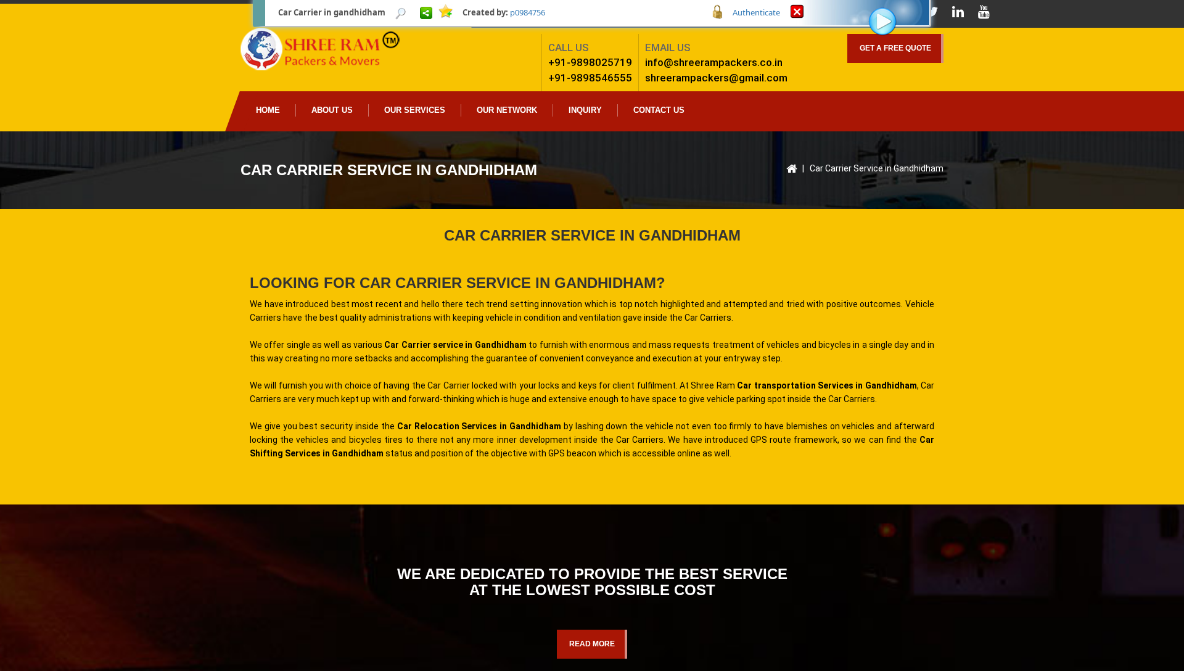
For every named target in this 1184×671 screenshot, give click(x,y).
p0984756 (527, 12)
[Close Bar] (797, 10)
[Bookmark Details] (401, 12)
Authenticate (756, 12)
